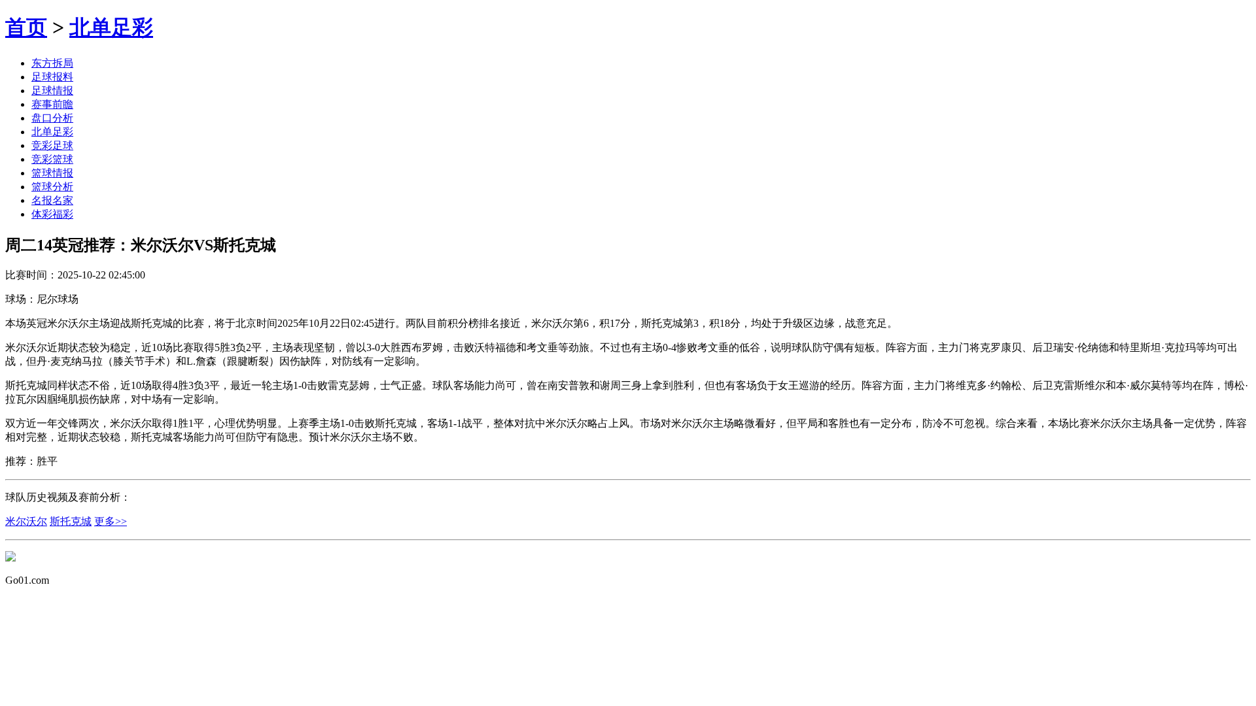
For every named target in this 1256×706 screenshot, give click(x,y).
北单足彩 (111, 27)
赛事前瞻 (52, 104)
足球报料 (52, 76)
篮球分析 (52, 186)
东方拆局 (52, 63)
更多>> (110, 521)
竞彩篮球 (52, 159)
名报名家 (52, 200)
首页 (26, 27)
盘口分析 (52, 118)
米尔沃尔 (26, 521)
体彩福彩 (52, 214)
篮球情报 (52, 172)
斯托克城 (71, 521)
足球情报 (52, 90)
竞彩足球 (52, 145)
